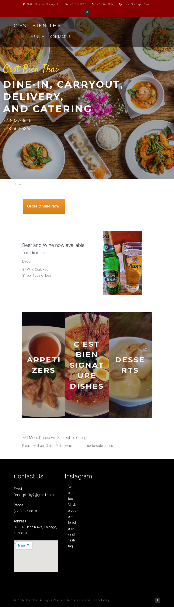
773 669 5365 (105, 4)
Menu (35, 37)
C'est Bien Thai (38, 26)
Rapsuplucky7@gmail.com (34, 495)
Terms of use (75, 600)
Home (19, 37)
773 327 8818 (78, 4)
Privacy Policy (100, 600)
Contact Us (60, 37)
